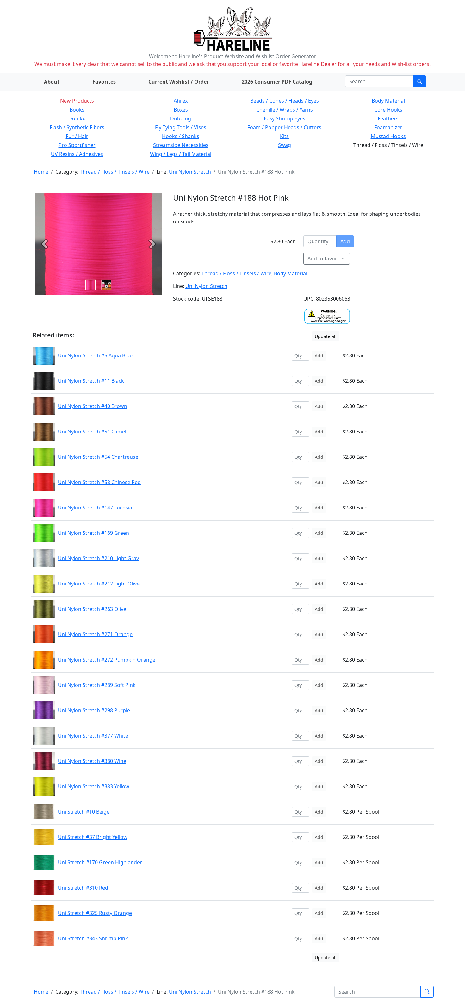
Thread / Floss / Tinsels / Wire (115, 171)
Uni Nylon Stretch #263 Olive (92, 608)
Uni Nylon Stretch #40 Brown (92, 406)
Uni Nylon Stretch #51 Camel (92, 431)
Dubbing (180, 118)
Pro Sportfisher (77, 145)
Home (41, 171)
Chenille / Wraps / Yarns (284, 109)
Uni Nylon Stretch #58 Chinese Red (99, 482)
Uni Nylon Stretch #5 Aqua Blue (95, 355)
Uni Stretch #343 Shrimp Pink (93, 938)
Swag (284, 145)
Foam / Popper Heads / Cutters (284, 127)
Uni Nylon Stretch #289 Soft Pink (97, 684)
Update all (326, 336)
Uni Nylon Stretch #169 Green (93, 532)
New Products (77, 100)
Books (77, 109)
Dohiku (77, 118)
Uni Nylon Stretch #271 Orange (95, 634)
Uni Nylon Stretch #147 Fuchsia (95, 507)
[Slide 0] (90, 285)
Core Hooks (388, 109)
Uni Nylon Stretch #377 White (93, 735)
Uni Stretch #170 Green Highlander (100, 862)
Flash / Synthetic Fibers (77, 127)
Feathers (388, 118)
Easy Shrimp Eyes (284, 118)
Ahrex (181, 100)
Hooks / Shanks (180, 136)
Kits (284, 136)
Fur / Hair (77, 136)
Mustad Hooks (388, 136)
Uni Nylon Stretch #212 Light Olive (99, 583)
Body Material (388, 100)
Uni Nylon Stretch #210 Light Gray (98, 558)
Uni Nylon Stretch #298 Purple (94, 710)
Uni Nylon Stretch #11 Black (91, 380)
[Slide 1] (106, 285)
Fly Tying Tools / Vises (180, 127)
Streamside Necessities (180, 145)
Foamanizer (388, 127)
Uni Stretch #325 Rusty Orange (95, 913)
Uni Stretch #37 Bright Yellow (92, 837)
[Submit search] (419, 81)
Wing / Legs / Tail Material (180, 153)
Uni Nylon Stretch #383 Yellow (93, 786)
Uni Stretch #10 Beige (83, 811)
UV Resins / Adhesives (77, 153)
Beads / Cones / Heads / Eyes (284, 100)
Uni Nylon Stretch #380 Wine (92, 761)
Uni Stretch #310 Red (83, 887)
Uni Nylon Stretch (190, 171)
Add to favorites (326, 258)
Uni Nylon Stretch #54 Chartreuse (98, 456)
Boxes (181, 109)
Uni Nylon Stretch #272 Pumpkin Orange (106, 659)
